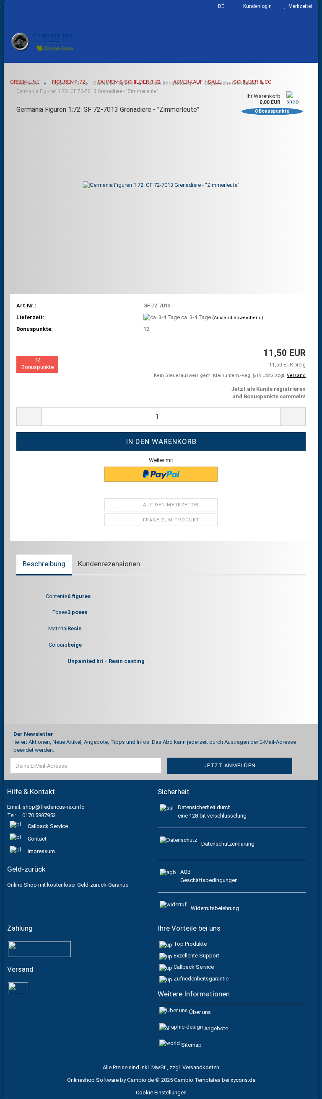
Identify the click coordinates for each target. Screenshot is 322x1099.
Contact (37, 839)
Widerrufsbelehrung (215, 908)
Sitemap (191, 1045)
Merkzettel (299, 6)
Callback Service (48, 826)
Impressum (41, 851)
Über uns (200, 1012)
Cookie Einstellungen (161, 1092)
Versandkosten (200, 1067)
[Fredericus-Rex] (43, 42)
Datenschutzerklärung (227, 844)
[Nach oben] (305, 1086)
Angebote (216, 1028)
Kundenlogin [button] (256, 6)
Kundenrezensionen (109, 564)
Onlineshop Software (93, 1080)
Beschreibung (44, 564)
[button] (219, 6)
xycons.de (243, 1080)
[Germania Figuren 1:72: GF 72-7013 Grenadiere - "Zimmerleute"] (161, 185)
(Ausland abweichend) (237, 317)
